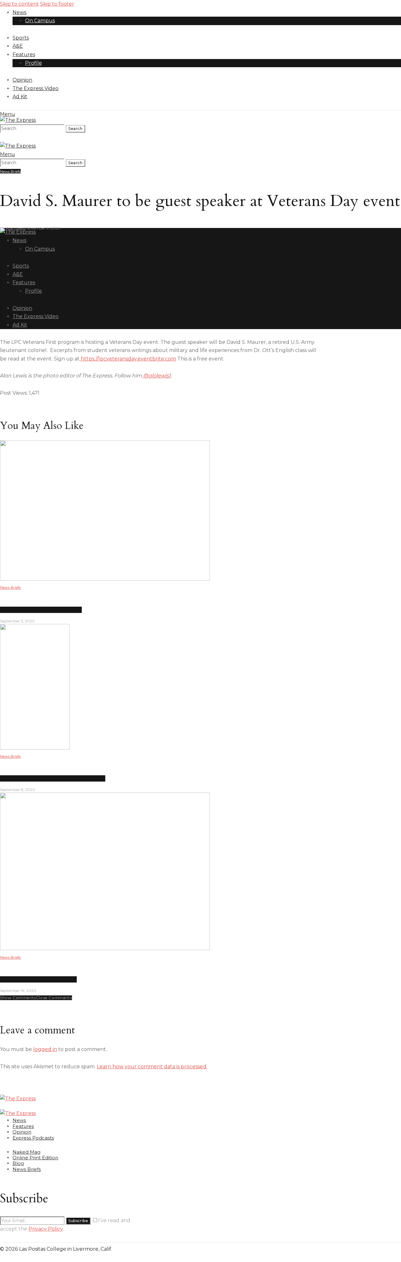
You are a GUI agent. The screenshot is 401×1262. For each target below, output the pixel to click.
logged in (45, 1049)
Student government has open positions (41, 610)
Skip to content (19, 4)
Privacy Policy (46, 1229)
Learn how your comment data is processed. (152, 1067)
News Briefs (10, 171)
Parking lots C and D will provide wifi (38, 979)
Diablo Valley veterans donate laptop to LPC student (52, 778)
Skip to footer (57, 4)
